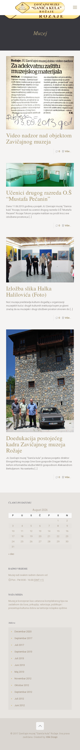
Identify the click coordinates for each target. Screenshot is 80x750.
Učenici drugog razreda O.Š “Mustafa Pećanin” (39, 195)
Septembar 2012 (23, 692)
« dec (11, 554)
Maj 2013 (19, 671)
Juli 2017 (19, 645)
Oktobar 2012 (22, 685)
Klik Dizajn (51, 737)
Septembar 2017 (23, 638)
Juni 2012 (20, 705)
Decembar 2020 (23, 631)
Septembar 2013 (23, 651)
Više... (68, 151)
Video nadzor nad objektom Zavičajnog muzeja (39, 138)
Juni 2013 (20, 665)
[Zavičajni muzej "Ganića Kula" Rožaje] (40, 7)
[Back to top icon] (40, 726)
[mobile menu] (75, 7)
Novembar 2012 (23, 678)
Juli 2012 (19, 698)
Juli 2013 (19, 658)
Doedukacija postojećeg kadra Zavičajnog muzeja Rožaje (35, 444)
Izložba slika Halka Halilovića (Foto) (29, 291)
